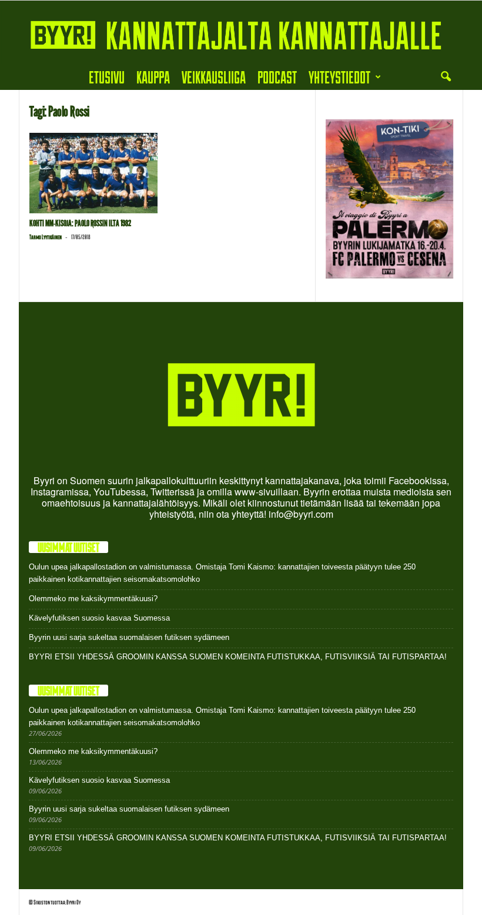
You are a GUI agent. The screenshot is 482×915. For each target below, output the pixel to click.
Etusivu (107, 76)
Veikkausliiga (214, 76)
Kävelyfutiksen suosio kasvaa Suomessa (99, 618)
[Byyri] (241, 32)
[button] (445, 77)
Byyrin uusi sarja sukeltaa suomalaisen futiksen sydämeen (129, 637)
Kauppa (153, 76)
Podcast (277, 76)
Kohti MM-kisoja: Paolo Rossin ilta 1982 (80, 223)
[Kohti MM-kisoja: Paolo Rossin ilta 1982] (93, 173)
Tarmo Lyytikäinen (45, 236)
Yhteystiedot (339, 76)
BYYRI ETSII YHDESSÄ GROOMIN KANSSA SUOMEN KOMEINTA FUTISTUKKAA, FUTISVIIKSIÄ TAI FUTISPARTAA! (238, 656)
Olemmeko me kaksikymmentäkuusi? (93, 598)
